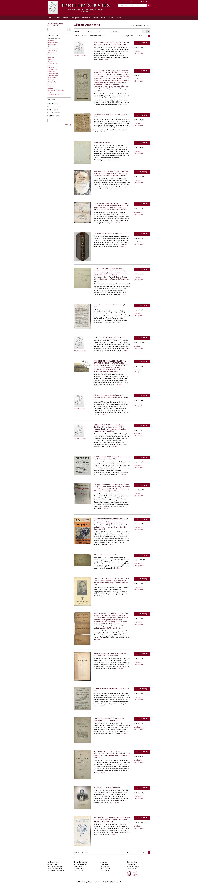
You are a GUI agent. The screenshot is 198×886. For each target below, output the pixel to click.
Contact (118, 18)
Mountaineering (52, 76)
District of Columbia (54, 55)
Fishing (49, 59)
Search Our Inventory (81, 862)
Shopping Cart (132, 862)
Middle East (51, 72)
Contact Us (104, 864)
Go (69, 29)
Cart (147, 2)
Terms (110, 18)
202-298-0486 (57, 868)
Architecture (51, 45)
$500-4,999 (54, 113)
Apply (67, 125)
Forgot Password (132, 868)
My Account (131, 864)
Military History (52, 74)
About (103, 18)
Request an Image (80, 56)
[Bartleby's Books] (81, 8)
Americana (51, 40)
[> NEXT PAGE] (149, 36)
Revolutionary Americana (55, 90)
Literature (50, 67)
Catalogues (75, 18)
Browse (65, 18)
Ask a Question (138, 53)
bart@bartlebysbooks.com (56, 870)
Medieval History (52, 69)
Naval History (51, 78)
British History (52, 51)
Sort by (76, 31)
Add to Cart (141, 43)
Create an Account (133, 866)
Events (96, 18)
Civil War (50, 53)
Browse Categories (80, 864)
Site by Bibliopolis (116, 882)
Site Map (107, 882)
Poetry (49, 84)
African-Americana (53, 38)
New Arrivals (86, 18)
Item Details (138, 51)
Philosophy (51, 80)
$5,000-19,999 (55, 116)
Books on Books (52, 49)
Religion (50, 88)
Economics (51, 57)
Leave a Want (78, 870)
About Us (104, 862)
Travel (49, 92)
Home (50, 18)
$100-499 (54, 110)
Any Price (54, 104)
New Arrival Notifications (140, 25)
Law (48, 65)
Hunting (50, 61)
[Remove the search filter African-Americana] (103, 36)
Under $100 (54, 107)
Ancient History (52, 43)
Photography (51, 82)
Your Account (134, 2)
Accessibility (105, 870)
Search (57, 18)
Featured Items (79, 868)
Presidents (50, 86)
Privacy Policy (105, 868)
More (107, 60)
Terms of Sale (105, 866)
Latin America (52, 63)
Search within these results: (56, 26)
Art (48, 47)
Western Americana (53, 94)
